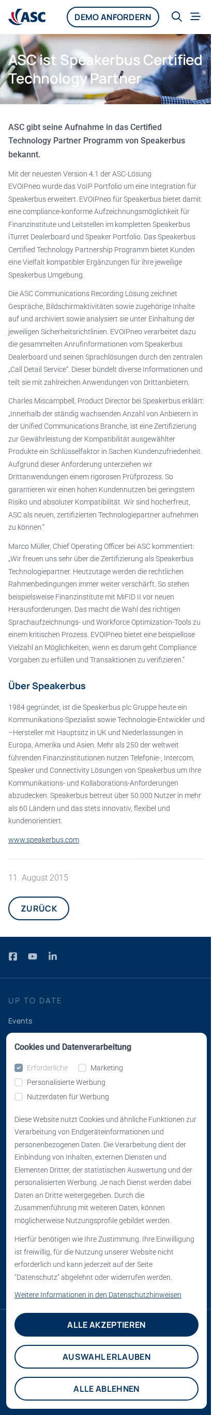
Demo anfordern (112, 17)
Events (20, 1021)
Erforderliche (47, 1068)
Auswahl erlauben (106, 1356)
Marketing (106, 1068)
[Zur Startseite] (26, 17)
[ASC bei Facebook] (14, 956)
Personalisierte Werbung (66, 1082)
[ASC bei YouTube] (33, 956)
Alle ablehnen (106, 1388)
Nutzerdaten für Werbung (68, 1097)
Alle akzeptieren (106, 1324)
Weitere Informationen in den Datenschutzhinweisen (97, 1295)
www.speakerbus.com (43, 840)
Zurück (39, 908)
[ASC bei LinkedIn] (52, 956)
